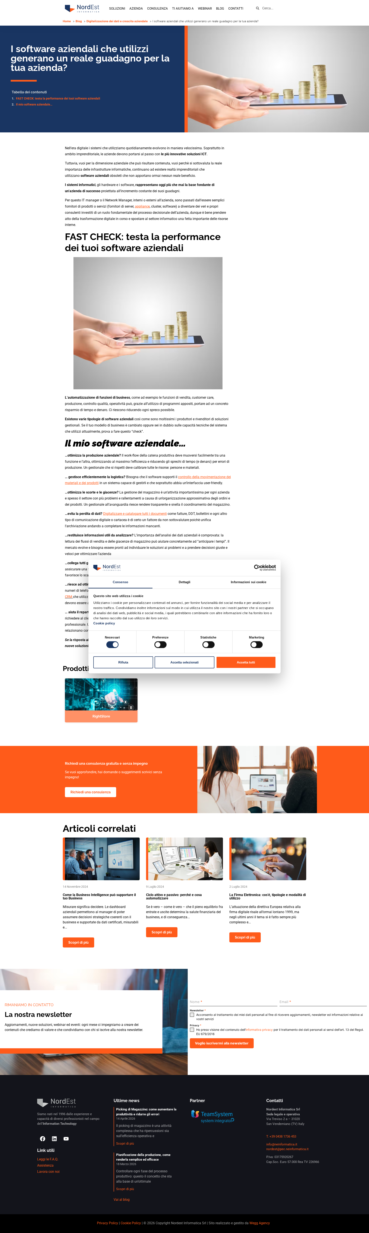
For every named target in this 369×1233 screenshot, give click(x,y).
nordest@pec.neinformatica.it (287, 1149)
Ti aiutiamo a (183, 8)
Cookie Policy (131, 1223)
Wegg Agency (259, 1223)
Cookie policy (104, 623)
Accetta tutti (246, 662)
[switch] (160, 644)
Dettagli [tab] (184, 582)
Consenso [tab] (120, 582)
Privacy (195, 1025)
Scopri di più (125, 1143)
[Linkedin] (54, 1138)
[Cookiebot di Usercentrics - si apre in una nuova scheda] (257, 568)
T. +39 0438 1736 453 (281, 1136)
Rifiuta (123, 662)
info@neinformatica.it (281, 1144)
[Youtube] (66, 1138)
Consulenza (157, 8)
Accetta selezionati (184, 662)
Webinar (205, 8)
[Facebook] (42, 1138)
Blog (220, 8)
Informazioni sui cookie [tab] (248, 582)
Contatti (235, 8)
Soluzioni (117, 8)
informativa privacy (259, 1029)
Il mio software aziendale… (34, 104)
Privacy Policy (107, 1223)
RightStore (101, 716)
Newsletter (198, 1010)
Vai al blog (122, 1200)
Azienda (136, 8)
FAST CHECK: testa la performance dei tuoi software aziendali (58, 98)
